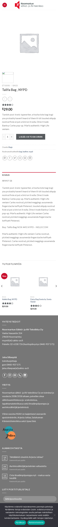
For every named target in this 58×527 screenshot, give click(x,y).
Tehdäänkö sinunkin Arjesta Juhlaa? (26, 457)
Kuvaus (6, 175)
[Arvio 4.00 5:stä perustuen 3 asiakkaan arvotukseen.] (29, 105)
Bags (15, 85)
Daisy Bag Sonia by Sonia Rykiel (40, 300)
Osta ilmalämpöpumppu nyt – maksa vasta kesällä (29, 476)
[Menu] (4, 5)
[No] (54, 516)
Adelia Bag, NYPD (9, 299)
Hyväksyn (20, 522)
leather (25, 151)
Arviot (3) (7, 181)
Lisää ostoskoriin (30, 136)
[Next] (56, 291)
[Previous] (2, 291)
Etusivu (6, 85)
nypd (31, 151)
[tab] (29, 175)
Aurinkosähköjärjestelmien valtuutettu (27, 466)
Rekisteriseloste (36, 522)
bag (20, 151)
